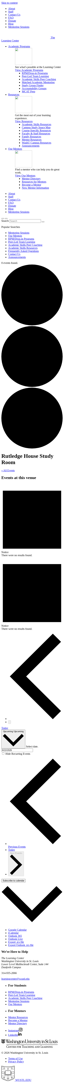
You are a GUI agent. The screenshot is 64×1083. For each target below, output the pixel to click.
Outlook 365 (15, 935)
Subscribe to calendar (13, 880)
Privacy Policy (16, 1061)
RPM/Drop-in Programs (35, 73)
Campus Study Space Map (36, 127)
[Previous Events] (35, 718)
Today (4, 728)
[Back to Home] (26, 37)
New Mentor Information (35, 187)
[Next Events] (9, 722)
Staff (10, 11)
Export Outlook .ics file (20, 945)
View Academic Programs (29, 70)
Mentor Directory (31, 178)
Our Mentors (15, 148)
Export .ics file (16, 942)
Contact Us (14, 14)
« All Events (8, 470)
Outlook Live (15, 939)
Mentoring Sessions (18, 26)
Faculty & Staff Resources (36, 133)
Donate (12, 20)
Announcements (30, 145)
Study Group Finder (33, 85)
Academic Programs (19, 46)
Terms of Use (15, 1058)
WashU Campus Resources (36, 142)
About (11, 8)
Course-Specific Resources (36, 130)
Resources (13, 94)
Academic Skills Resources (36, 124)
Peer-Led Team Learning (35, 76)
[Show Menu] (6, 218)
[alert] (32, 520)
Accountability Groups (34, 88)
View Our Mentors (25, 175)
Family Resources (31, 136)
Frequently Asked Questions (23, 251)
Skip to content (9, 2)
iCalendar (13, 932)
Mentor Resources (31, 139)
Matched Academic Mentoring (38, 82)
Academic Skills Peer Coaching (39, 79)
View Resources (24, 121)
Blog (10, 23)
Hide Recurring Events (17, 753)
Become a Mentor (31, 184)
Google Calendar (17, 929)
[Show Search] (2, 218)
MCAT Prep (28, 91)
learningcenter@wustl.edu (15, 978)
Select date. (32, 746)
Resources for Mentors (34, 181)
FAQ (11, 17)
